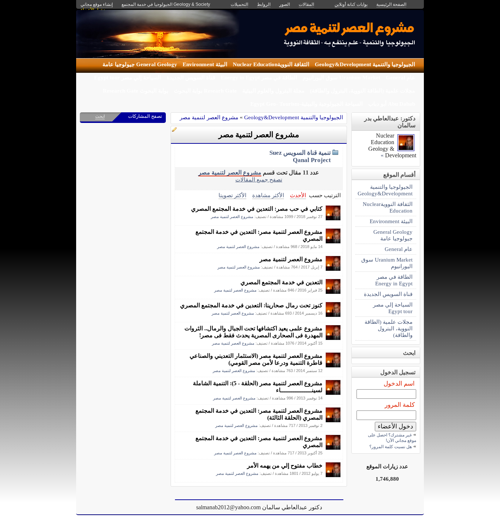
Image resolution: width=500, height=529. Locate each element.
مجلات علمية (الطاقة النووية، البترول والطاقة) (362, 91)
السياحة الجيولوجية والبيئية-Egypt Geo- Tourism (306, 104)
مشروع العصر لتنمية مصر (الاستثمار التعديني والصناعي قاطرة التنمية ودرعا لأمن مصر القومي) (256, 359)
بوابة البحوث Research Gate (135, 91)
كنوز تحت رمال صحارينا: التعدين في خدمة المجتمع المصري (251, 305)
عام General (400, 77)
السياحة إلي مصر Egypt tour (127, 77)
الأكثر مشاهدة (268, 195)
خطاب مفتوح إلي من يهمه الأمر (284, 465)
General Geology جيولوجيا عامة (139, 64)
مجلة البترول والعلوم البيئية (273, 91)
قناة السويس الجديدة (191, 77)
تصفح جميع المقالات (258, 179)
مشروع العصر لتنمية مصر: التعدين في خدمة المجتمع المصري (258, 235)
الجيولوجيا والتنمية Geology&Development (365, 64)
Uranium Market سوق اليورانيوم (341, 77)
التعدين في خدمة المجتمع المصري (281, 282)
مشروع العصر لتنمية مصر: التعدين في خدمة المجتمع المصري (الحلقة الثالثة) (258, 414)
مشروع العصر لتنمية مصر (209, 117)
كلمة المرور (400, 404)
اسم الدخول (399, 383)
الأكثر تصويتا (232, 195)
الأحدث (298, 195)
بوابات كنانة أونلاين (351, 4)
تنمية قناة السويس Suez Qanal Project (300, 156)
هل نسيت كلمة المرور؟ (390, 446)
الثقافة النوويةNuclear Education (271, 64)
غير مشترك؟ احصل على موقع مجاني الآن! (392, 437)
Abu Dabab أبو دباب (391, 104)
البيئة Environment (205, 64)
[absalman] (333, 218)
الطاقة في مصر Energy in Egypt (259, 77)
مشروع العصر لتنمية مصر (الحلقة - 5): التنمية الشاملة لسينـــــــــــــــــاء (257, 386)
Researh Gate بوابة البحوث (205, 91)
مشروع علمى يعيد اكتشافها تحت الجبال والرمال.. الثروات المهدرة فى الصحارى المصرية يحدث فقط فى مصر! (253, 331)
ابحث (100, 116)
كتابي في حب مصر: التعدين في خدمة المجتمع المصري (256, 209)
